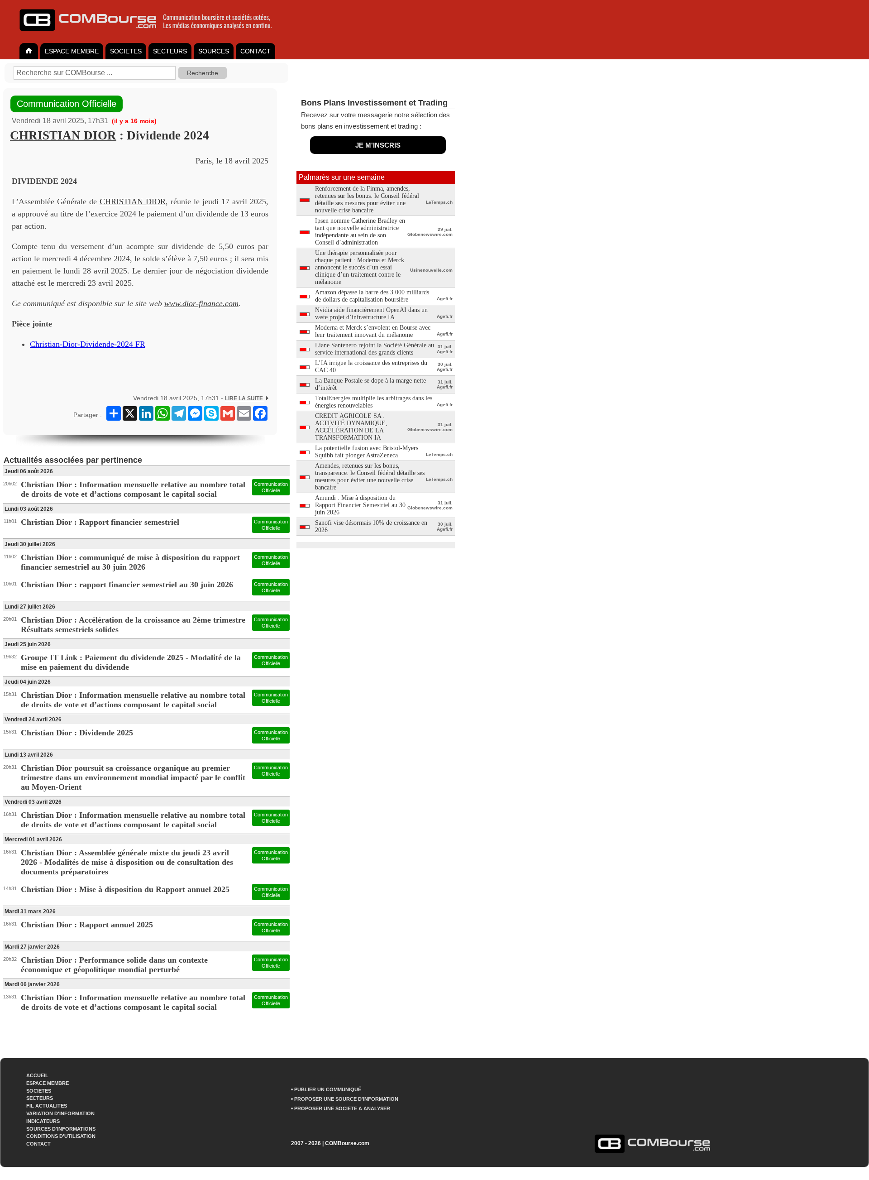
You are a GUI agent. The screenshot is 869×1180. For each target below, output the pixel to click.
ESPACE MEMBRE (72, 51)
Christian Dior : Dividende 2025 (77, 732)
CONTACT (255, 51)
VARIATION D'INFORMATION (60, 1113)
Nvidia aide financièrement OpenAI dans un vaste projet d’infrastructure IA (371, 314)
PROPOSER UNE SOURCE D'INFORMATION (346, 1099)
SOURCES (213, 51)
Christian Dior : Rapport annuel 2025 (87, 924)
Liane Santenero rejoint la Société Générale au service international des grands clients (374, 349)
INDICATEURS (43, 1121)
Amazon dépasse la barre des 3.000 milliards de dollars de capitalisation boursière (372, 296)
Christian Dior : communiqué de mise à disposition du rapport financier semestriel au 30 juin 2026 (130, 562)
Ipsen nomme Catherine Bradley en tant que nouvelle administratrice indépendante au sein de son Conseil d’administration (360, 231)
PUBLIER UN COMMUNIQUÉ (327, 1089)
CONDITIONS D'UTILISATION (60, 1136)
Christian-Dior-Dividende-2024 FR (87, 344)
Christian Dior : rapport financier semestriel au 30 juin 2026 (127, 584)
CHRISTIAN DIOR (63, 135)
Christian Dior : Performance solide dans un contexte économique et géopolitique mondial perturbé (114, 964)
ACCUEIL (37, 1075)
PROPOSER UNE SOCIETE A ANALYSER (342, 1108)
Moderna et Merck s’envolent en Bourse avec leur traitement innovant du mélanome (372, 331)
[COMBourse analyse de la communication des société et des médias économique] (151, 34)
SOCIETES (126, 51)
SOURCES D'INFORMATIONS (60, 1129)
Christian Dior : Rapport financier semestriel (100, 522)
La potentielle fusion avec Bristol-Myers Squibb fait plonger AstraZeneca (366, 452)
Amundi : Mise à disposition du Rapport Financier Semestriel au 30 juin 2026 (360, 505)
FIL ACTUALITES (46, 1105)
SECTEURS (170, 51)
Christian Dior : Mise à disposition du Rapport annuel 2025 (125, 889)
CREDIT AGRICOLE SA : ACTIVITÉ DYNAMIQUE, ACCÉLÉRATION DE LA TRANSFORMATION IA (351, 427)
